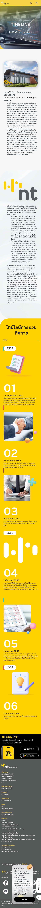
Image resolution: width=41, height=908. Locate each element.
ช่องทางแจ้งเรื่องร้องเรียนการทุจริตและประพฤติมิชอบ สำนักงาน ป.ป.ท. (18, 840)
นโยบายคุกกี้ (22, 894)
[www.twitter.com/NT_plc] (34, 882)
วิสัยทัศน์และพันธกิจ (7, 776)
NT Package (5, 794)
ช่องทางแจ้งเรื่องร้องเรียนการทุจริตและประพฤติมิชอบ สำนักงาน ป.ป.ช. (18, 836)
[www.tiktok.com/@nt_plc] (34, 891)
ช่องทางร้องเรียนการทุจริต (9, 833)
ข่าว (2, 806)
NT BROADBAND (6, 800)
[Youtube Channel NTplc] (6, 891)
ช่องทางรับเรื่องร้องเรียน (9, 831)
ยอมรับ (24, 899)
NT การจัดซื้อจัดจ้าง (7, 814)
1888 (24, 864)
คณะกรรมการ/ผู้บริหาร (8, 780)
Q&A (2, 782)
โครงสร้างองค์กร (6, 778)
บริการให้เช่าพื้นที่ (6, 788)
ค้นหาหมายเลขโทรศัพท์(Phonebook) (12, 829)
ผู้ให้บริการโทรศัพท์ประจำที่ (9, 825)
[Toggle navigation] (37, 3)
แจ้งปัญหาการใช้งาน (7, 827)
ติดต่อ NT (4, 821)
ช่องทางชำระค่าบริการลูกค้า (10, 851)
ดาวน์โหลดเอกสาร (7, 809)
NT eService (5, 847)
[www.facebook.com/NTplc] (6, 882)
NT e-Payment (6, 849)
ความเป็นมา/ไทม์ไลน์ (7, 774)
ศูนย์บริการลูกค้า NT (7, 823)
